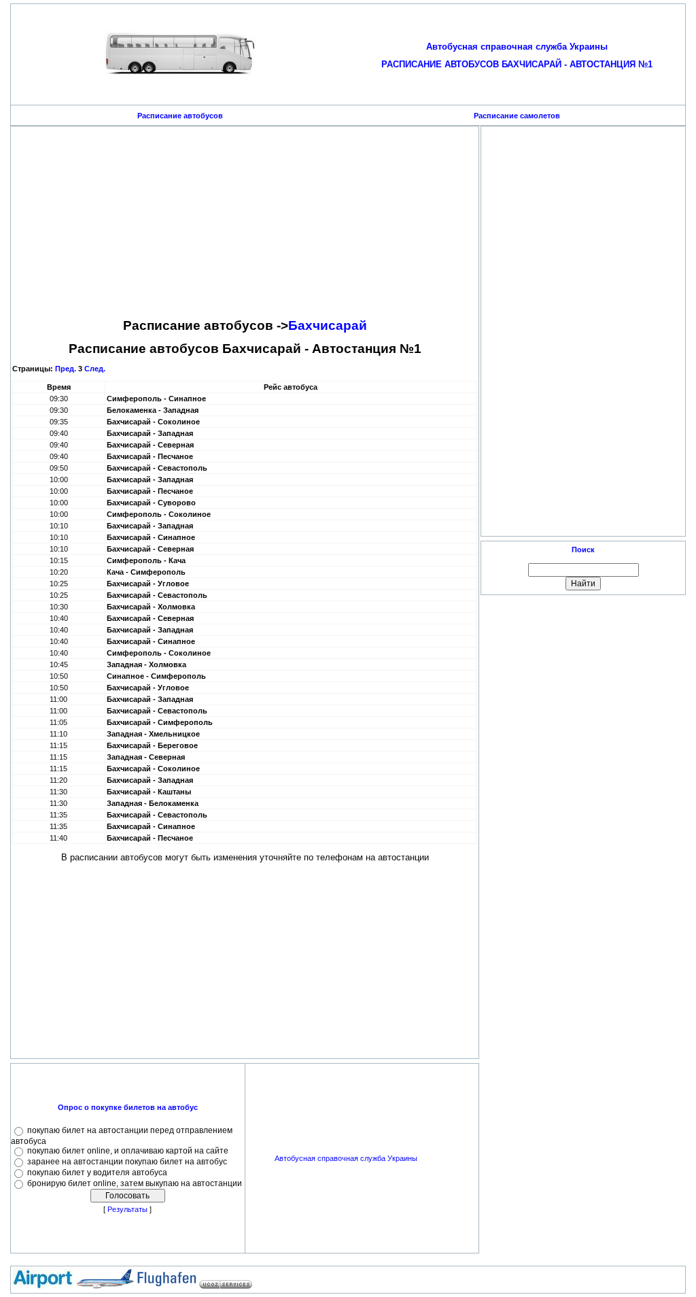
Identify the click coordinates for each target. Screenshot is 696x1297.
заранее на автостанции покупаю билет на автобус (127, 1161)
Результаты (127, 1209)
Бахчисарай (327, 325)
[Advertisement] (244, 223)
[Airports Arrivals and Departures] (105, 1287)
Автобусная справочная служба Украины (346, 1158)
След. (94, 369)
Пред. (65, 369)
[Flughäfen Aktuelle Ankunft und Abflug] (166, 1287)
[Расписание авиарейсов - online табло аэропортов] (43, 1287)
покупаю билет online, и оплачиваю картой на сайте (127, 1151)
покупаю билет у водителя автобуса (97, 1172)
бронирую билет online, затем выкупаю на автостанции (134, 1183)
